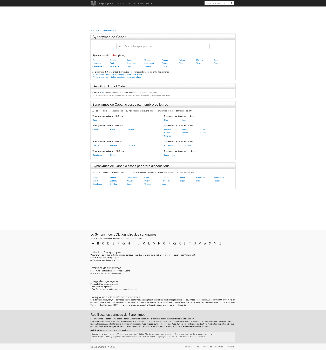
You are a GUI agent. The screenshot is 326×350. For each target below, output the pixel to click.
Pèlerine (165, 60)
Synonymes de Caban (109, 36)
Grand (127, 270)
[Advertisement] (163, 17)
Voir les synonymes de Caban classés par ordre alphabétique (117, 74)
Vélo (102, 273)
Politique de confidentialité (213, 346)
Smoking (130, 66)
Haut (103, 270)
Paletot (164, 63)
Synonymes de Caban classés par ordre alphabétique (131, 165)
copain (98, 260)
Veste (198, 63)
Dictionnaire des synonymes (139, 3)
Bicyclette (94, 273)
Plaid (112, 63)
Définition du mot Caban (109, 86)
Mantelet (199, 60)
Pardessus (96, 63)
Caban (120, 3)
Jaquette (147, 66)
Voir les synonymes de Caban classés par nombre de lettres (116, 77)
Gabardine (131, 63)
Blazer (181, 63)
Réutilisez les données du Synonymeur (118, 314)
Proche (93, 257)
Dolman (165, 66)
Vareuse (147, 60)
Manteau (96, 60)
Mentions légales (192, 346)
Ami (91, 260)
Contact (230, 346)
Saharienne (114, 66)
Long (92, 270)
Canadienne (97, 66)
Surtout (130, 60)
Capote (113, 60)
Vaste (98, 270)
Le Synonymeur (105, 3)
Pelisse (182, 60)
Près (100, 257)
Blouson (217, 63)
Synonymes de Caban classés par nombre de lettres (130, 104)
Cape (216, 60)
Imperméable (149, 63)
